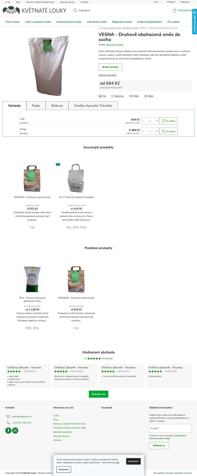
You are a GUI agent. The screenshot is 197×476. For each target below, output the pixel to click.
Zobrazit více (98, 394)
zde (117, 462)
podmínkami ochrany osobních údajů (167, 437)
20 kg (83, 227)
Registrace (184, 2)
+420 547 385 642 (21, 422)
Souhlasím (133, 461)
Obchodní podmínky (62, 432)
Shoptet (170, 473)
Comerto (187, 473)
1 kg (32, 227)
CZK (156, 2)
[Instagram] (15, 430)
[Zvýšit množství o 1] (157, 120)
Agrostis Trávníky (114, 44)
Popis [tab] (36, 105)
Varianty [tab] (14, 105)
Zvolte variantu (110, 67)
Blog (18, 2)
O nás (7, 2)
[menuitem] (12, 21)
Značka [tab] (93, 105)
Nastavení (64, 469)
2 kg (68, 227)
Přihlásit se (159, 445)
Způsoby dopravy (67, 2)
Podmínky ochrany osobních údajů (69, 427)
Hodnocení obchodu (98, 352)
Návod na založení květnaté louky (40, 2)
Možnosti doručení (107, 75)
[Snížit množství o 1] (143, 120)
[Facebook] (8, 430)
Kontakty (84, 2)
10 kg (75, 227)
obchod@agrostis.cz (21, 416)
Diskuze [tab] (57, 105)
